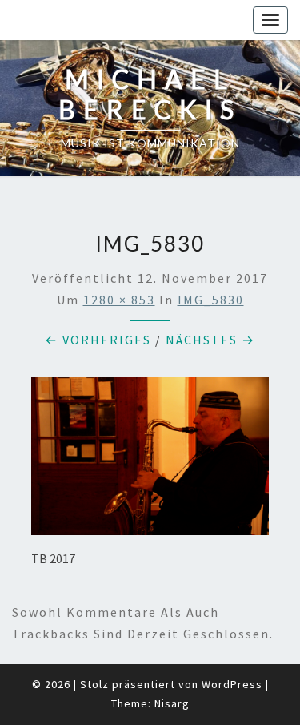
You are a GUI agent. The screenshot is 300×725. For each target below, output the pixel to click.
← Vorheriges (98, 340)
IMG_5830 (211, 300)
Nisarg (172, 703)
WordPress (232, 684)
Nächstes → (210, 340)
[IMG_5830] (150, 461)
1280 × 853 (119, 300)
